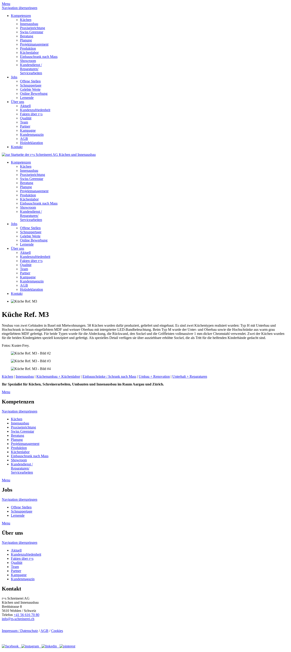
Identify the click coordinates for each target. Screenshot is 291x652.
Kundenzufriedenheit (35, 110)
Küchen (25, 20)
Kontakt (17, 147)
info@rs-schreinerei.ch (18, 619)
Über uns (17, 102)
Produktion (28, 48)
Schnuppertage (30, 85)
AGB (24, 139)
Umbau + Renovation (154, 376)
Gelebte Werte (30, 89)
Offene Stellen (30, 81)
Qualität (25, 118)
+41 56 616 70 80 (26, 615)
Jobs (14, 77)
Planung (26, 40)
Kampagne (28, 130)
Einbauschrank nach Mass (39, 57)
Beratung (26, 36)
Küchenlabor (29, 52)
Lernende (27, 98)
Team (24, 122)
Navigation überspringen (19, 8)
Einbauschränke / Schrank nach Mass (109, 376)
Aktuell (25, 106)
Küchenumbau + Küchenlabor (58, 376)
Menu (6, 4)
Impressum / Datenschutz (20, 631)
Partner (25, 126)
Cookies (57, 631)
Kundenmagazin (32, 134)
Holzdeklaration (31, 143)
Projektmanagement (34, 44)
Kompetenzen (21, 16)
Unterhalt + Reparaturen (189, 376)
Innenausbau (29, 24)
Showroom (28, 61)
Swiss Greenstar (31, 32)
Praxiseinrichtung (32, 28)
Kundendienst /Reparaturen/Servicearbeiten (31, 69)
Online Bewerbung (34, 93)
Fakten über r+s (31, 114)
